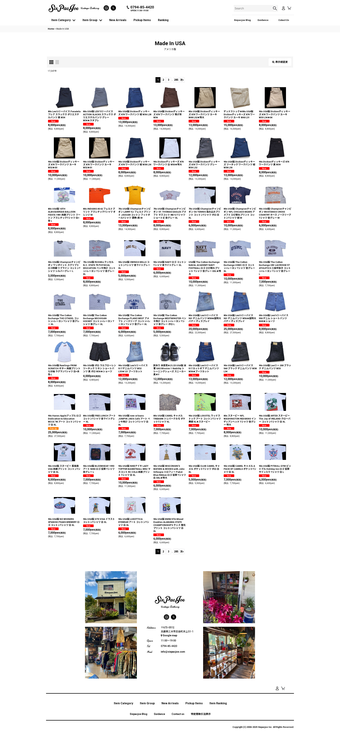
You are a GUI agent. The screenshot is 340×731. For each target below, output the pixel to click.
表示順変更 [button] (281, 62)
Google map (170, 635)
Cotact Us (283, 20)
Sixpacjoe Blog (242, 20)
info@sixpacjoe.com (173, 651)
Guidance (262, 20)
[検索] (275, 8)
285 (176, 79)
